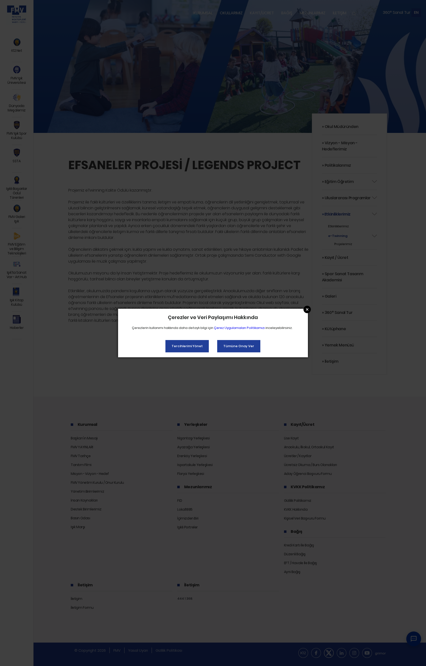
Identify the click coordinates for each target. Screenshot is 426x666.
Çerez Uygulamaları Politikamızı (239, 327)
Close (307, 309)
